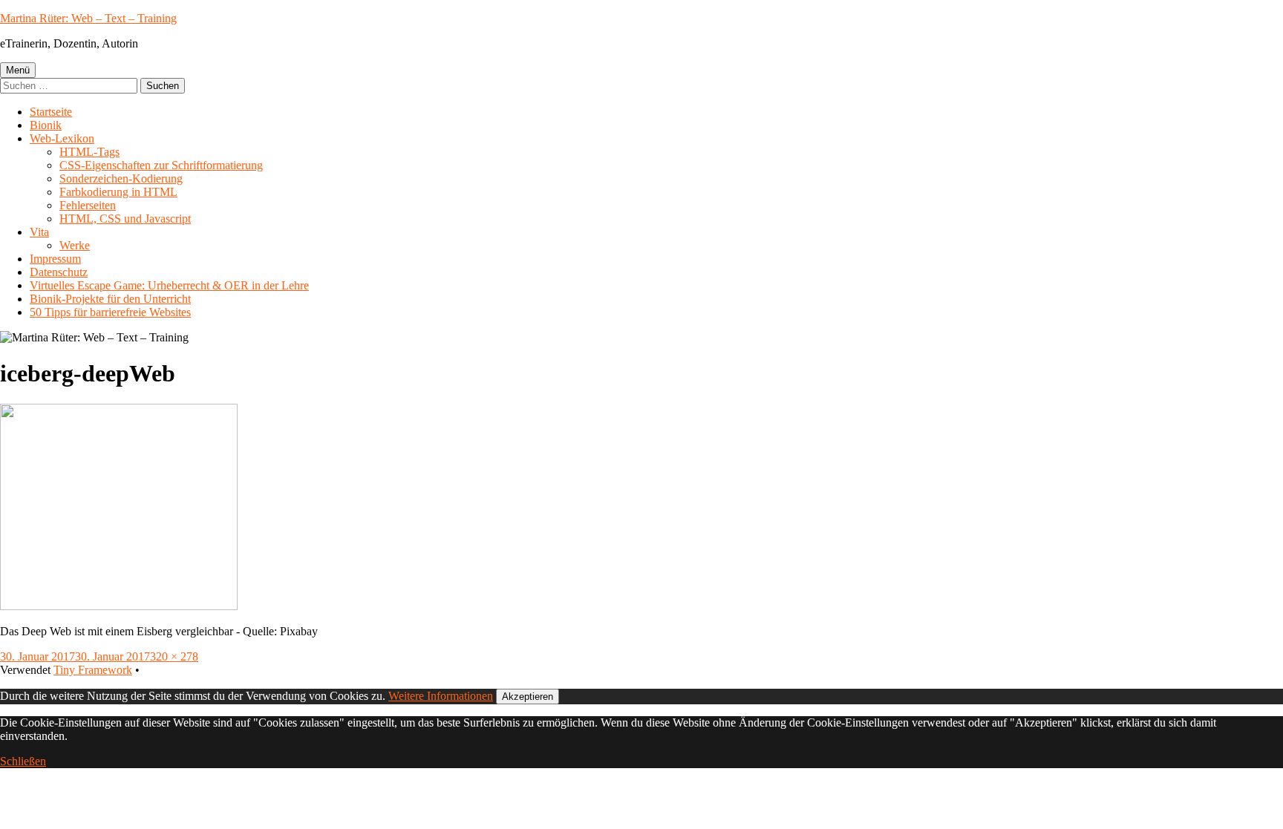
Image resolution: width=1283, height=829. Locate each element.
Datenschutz (59, 272)
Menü (18, 70)
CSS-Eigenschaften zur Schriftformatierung (161, 165)
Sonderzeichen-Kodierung (121, 178)
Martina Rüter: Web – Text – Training (88, 18)
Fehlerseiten (87, 205)
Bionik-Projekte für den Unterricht (110, 298)
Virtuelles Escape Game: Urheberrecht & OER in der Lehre (169, 285)
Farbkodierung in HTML (118, 192)
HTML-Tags (89, 151)
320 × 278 (174, 656)
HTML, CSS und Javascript (125, 218)
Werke (74, 245)
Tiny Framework (92, 669)
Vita (39, 232)
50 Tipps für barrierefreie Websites (110, 312)
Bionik (46, 125)
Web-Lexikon (62, 138)
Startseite (51, 111)
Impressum (55, 258)
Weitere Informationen (440, 695)
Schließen (23, 761)
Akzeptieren (527, 696)
